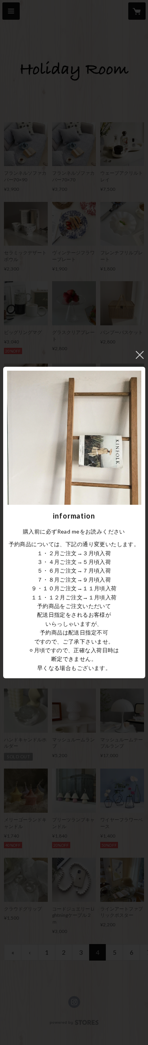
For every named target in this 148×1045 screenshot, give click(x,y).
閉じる (140, 355)
